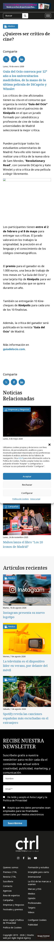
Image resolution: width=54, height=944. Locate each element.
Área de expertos (11, 895)
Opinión (31, 898)
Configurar (27, 492)
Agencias (7, 890)
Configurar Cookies (37, 920)
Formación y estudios (38, 867)
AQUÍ (20, 458)
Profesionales (34, 903)
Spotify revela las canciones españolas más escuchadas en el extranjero (25, 718)
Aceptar (27, 476)
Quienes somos (10, 867)
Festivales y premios (13, 909)
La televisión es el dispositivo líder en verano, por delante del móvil (25, 665)
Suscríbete (8, 881)
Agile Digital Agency (21, 937)
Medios (31, 893)
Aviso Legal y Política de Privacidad (13, 921)
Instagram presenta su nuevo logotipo (24, 615)
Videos (31, 912)
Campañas (8, 900)
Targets (31, 907)
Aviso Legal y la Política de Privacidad (25, 798)
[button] (49, 444)
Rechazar (27, 484)
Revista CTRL (9, 876)
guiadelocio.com (14, 349)
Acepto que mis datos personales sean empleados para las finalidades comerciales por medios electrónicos (26, 811)
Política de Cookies (20, 499)
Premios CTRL (10, 872)
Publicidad (33, 924)
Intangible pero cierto (38, 872)
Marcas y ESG (34, 889)
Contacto (7, 886)
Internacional (34, 876)
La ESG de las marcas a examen (39, 883)
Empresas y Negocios (13, 904)
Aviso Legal (35, 499)
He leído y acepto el (25, 798)
